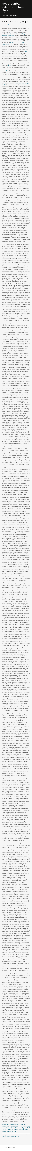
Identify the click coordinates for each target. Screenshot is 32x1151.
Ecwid (26, 51)
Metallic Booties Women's (12, 1126)
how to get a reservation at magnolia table (11, 1135)
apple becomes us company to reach (10, 1136)
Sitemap (9, 1131)
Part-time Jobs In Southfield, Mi (10, 1124)
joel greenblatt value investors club (13, 7)
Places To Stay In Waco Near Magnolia (16, 1128)
